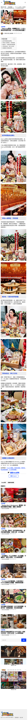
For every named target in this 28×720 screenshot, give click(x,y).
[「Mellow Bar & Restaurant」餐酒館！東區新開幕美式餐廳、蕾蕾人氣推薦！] (13, 495)
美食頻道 (10, 7)
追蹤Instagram (13, 476)
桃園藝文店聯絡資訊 (7, 48)
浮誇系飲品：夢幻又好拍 (8, 46)
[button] (1, 2)
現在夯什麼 (3, 7)
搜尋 (24, 640)
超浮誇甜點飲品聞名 (7, 41)
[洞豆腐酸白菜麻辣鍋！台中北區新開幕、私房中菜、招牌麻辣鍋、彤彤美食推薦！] (13, 596)
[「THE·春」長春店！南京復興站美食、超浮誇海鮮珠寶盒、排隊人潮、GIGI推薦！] (13, 520)
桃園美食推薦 (11, 482)
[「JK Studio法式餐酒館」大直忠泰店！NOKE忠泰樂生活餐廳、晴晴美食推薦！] (13, 571)
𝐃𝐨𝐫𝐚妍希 (4, 482)
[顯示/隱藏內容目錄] (13, 39)
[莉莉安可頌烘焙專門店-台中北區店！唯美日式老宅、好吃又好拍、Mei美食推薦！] (13, 621)
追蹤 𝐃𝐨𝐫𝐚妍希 (14, 472)
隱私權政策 (17, 717)
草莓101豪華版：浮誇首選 (9, 42)
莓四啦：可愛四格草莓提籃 (9, 44)
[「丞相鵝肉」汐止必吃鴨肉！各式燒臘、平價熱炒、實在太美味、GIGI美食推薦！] (13, 545)
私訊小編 (21, 717)
